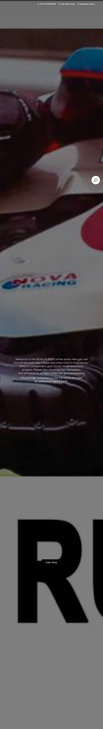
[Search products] (95, 180)
